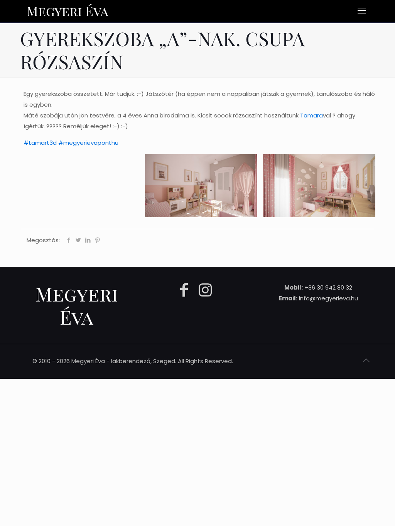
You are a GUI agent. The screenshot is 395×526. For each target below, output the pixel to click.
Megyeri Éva (67, 11)
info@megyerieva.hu (328, 298)
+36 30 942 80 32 (328, 287)
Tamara (311, 115)
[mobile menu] (361, 10)
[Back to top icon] (366, 360)
